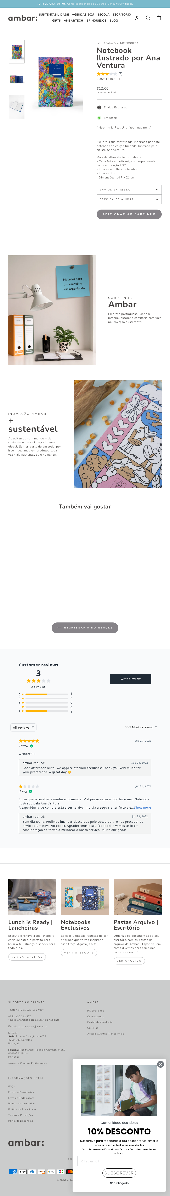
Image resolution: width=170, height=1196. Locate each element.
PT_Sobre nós (95, 1010)
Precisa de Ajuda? (117, 199)
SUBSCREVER (119, 1173)
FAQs (11, 1086)
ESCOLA (104, 15)
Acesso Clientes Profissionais (105, 1033)
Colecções (112, 43)
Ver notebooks (79, 952)
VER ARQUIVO (129, 960)
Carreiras (92, 1028)
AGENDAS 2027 (83, 15)
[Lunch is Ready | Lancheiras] (32, 897)
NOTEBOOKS (128, 43)
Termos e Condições (20, 1115)
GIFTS (56, 21)
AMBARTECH (73, 21)
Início (100, 43)
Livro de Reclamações (21, 1098)
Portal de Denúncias (20, 1120)
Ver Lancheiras (27, 956)
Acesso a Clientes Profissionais (27, 1063)
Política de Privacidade (22, 1109)
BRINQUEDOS (96, 21)
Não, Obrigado (119, 1183)
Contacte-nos (95, 1016)
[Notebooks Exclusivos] (85, 897)
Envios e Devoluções (21, 1092)
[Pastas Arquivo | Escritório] (138, 897)
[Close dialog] (160, 1064)
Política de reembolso (21, 1103)
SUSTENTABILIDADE (54, 15)
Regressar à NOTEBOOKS (88, 627)
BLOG (114, 21)
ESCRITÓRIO (122, 15)
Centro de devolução (100, 1022)
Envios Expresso (115, 189)
